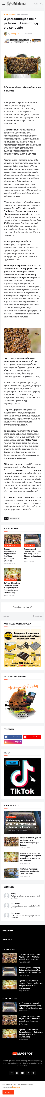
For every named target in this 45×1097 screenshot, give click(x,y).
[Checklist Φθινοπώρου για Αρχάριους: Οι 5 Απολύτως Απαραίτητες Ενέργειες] (11, 841)
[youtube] (22, 1073)
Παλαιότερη (37, 616)
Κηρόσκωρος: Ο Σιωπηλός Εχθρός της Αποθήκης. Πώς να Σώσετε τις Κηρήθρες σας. (32, 553)
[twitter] (17, 1073)
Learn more (17, 1087)
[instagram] (28, 1073)
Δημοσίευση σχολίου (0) (22, 607)
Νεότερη (6, 616)
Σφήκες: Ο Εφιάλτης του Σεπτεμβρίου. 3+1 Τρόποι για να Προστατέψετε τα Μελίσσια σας (12, 588)
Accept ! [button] (8, 1092)
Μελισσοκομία (22, 14)
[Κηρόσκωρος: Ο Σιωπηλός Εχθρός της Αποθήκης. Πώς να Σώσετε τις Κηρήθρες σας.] (9, 971)
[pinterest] (33, 1073)
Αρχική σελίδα (9, 14)
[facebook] (11, 1073)
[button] (3, 4)
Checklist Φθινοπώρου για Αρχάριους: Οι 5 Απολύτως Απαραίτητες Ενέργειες (10, 555)
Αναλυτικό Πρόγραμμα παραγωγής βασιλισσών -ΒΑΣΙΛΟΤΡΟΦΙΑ (29, 871)
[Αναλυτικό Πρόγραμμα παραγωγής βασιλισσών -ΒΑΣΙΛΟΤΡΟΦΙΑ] (11, 873)
